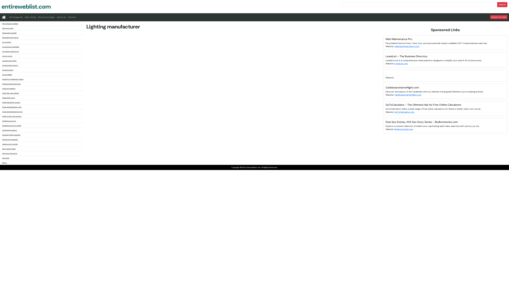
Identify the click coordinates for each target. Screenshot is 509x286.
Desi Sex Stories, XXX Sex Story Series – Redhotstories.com (422, 122)
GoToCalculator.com (404, 112)
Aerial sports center (10, 144)
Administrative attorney (11, 84)
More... (4, 163)
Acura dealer (7, 75)
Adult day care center (10, 93)
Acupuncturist (7, 70)
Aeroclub (5, 158)
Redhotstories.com (403, 129)
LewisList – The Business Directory (406, 56)
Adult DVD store (8, 98)
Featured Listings (46, 17)
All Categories (16, 17)
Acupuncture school (10, 65)
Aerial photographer (10, 139)
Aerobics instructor (9, 153)
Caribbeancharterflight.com (402, 87)
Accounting (6, 42)
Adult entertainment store (12, 112)
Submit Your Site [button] (498, 17)
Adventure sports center (11, 126)
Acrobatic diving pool (10, 51)
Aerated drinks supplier (11, 135)
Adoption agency (9, 89)
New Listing (30, 17)
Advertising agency (9, 130)
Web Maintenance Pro (399, 39)
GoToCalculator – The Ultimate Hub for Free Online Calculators (423, 104)
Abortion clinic (8, 28)
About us (61, 17)
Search (502, 4)
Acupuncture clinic (9, 61)
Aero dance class (9, 149)
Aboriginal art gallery (10, 24)
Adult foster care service (11, 116)
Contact (72, 17)
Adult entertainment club (11, 107)
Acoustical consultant (10, 47)
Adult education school (11, 102)
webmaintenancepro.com (406, 46)
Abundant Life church (10, 38)
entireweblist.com (26, 6)
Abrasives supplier (9, 33)
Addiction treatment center (12, 79)
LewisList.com (401, 63)
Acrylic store (7, 56)
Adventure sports (9, 121)
